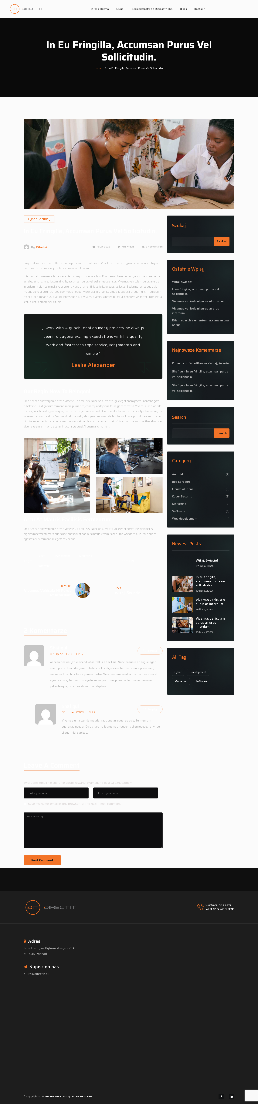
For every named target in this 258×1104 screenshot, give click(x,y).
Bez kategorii (181, 481)
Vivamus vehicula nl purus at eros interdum (195, 310)
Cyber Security (182, 496)
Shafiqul (178, 371)
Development (61, 556)
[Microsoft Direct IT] (26, 8)
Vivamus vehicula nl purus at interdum (47, 592)
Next (118, 588)
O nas (183, 9)
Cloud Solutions (183, 489)
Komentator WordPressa (189, 363)
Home (98, 68)
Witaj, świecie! (128, 592)
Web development (185, 518)
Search (179, 417)
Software (44, 566)
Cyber (41, 556)
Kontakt (199, 9)
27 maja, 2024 (205, 566)
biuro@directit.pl (36, 973)
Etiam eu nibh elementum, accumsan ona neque (200, 322)
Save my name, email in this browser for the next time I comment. (74, 803)
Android (177, 474)
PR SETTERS (53, 1096)
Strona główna (99, 9)
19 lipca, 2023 (204, 591)
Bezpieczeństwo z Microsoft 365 (152, 9)
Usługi (120, 9)
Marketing (85, 556)
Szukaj (179, 225)
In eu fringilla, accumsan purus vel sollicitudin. (195, 291)
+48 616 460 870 (219, 909)
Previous (65, 586)
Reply (152, 650)
